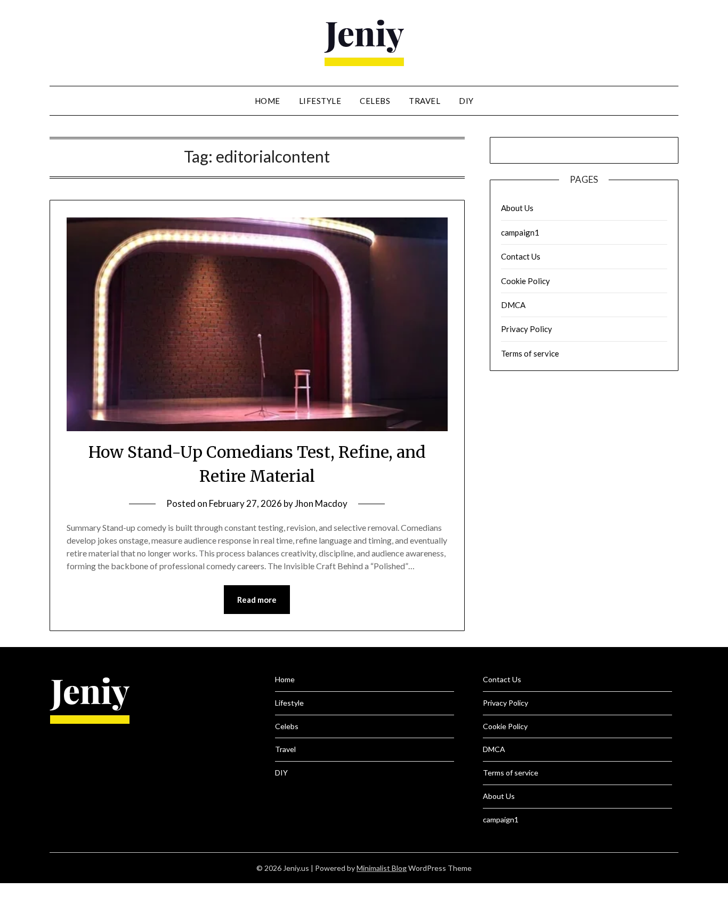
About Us (517, 208)
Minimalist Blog (382, 867)
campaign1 (520, 232)
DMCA (513, 305)
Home (267, 101)
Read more (257, 599)
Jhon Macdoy (321, 503)
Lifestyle (320, 101)
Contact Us (520, 256)
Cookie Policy (525, 281)
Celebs (375, 101)
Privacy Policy (526, 329)
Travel (424, 101)
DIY (466, 101)
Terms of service (530, 353)
